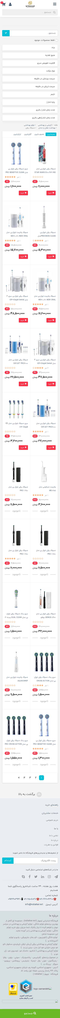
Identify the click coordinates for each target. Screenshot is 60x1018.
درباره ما (54, 840)
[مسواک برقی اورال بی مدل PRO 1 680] (16, 471)
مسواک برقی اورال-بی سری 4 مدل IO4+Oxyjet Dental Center (17, 300)
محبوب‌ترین (39, 134)
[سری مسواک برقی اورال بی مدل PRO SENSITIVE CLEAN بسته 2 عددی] (16, 153)
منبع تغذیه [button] (50, 55)
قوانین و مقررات (51, 844)
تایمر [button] (53, 94)
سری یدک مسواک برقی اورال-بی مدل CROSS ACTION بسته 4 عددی (45, 681)
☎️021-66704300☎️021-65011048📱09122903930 (32, 899)
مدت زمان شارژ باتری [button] (45, 110)
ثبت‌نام (8, 860)
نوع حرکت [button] (50, 71)
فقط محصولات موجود (44, 40)
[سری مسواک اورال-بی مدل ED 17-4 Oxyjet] (16, 407)
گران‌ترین (27, 134)
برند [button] (53, 47)
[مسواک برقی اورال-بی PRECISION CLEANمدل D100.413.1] (44, 216)
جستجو (28, 1013)
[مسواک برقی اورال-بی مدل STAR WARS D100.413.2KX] (44, 153)
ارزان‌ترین (17, 134)
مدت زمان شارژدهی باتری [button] (43, 117)
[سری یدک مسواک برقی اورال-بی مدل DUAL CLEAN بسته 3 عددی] (16, 598)
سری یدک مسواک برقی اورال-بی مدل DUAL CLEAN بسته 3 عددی (16, 617)
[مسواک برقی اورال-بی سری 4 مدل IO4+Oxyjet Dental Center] (16, 280)
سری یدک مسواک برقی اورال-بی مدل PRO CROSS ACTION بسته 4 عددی (16, 744)
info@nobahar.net (34, 904)
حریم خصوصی (52, 820)
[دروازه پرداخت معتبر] (13, 989)
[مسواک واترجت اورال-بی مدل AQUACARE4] (16, 661)
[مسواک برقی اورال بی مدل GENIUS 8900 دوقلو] (44, 598)
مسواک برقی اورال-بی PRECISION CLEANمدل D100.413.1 (47, 236)
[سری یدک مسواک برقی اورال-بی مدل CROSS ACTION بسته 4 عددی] (44, 661)
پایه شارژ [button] (50, 102)
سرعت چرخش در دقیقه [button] (44, 78)
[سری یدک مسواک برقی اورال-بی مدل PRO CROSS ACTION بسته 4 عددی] (16, 725)
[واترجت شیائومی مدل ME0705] (44, 471)
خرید (50, 193)
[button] (5, 4)
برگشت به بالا (27, 794)
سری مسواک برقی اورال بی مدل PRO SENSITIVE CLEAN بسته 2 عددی (17, 172)
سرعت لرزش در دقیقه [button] (45, 86)
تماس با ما (53, 835)
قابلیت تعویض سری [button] (46, 63)
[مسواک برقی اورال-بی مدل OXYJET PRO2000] (16, 344)
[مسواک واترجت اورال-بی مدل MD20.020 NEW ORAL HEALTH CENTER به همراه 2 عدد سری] (16, 216)
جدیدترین (51, 134)
